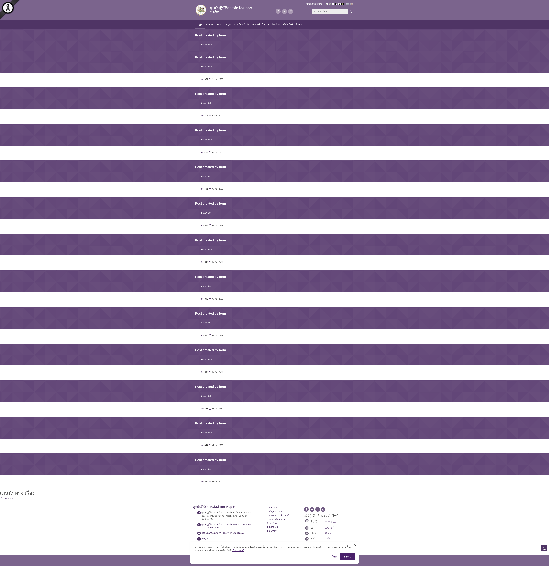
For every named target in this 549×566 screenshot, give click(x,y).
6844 (204, 445)
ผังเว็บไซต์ (288, 24)
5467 (204, 116)
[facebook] (278, 11)
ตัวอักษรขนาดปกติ (327, 4)
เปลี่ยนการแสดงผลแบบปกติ (339, 4)
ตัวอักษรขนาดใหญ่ (333, 4)
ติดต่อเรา (300, 24)
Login (205, 538)
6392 (204, 299)
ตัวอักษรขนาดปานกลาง (330, 4)
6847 (204, 409)
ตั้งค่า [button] (334, 556)
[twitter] (284, 11)
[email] (290, 11)
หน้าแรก (273, 507)
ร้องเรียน (276, 24)
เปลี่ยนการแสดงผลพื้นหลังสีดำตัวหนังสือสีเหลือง (342, 4)
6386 (204, 372)
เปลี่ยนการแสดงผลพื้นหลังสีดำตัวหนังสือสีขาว (336, 4)
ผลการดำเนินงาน (260, 24)
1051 (204, 79)
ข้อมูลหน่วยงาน (214, 24)
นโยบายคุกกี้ (238, 550)
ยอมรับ (347, 556)
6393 (204, 262)
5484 (204, 152)
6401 (204, 189)
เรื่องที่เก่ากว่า (7, 498)
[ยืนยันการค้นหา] (350, 11)
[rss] (317, 509)
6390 (204, 335)
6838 (204, 482)
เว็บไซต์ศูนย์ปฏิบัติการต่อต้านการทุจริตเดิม (223, 533)
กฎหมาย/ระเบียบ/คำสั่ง (237, 24)
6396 (204, 225)
